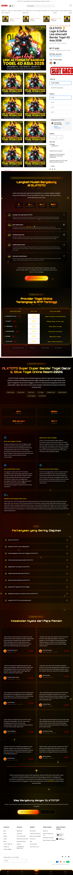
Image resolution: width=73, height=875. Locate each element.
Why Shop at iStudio (48, 837)
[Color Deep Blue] (54, 63)
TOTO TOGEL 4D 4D (27, 10)
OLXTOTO (3, 10)
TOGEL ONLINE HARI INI (65, 10)
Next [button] (71, 1)
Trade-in (19, 844)
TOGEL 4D (10, 10)
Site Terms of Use (34, 846)
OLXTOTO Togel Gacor (57, 88)
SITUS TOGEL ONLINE (53, 10)
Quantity (51, 133)
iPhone (5, 836)
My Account (33, 830)
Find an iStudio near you (48, 834)
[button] (3, 10)
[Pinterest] (55, 169)
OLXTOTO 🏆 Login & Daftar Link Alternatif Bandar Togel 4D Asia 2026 (36, 1)
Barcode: (59, 43)
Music (5, 841)
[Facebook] (50, 169)
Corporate (19, 833)
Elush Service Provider (22, 838)
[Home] (4, 6)
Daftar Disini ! (53, 1)
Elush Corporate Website (49, 840)
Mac (5, 830)
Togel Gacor (25, 12)
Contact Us (33, 838)
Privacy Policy (33, 844)
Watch (5, 838)
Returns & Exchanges (35, 836)
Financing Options (21, 841)
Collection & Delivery (35, 833)
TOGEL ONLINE (17, 10)
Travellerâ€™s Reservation (20, 847)
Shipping (58, 50)
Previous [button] (2, 1)
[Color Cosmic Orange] (50, 63)
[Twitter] (53, 169)
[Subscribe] (25, 861)
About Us (45, 830)
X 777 (52, 97)
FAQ (31, 841)
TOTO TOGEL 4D (5, 12)
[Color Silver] (58, 63)
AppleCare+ (20, 830)
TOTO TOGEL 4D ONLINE (40, 10)
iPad (5, 833)
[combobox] (40, 6)
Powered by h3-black (64, 864)
